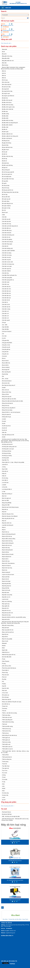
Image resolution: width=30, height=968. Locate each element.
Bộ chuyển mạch (6, 93)
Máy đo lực (4, 570)
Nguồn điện (4, 650)
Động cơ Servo (5, 394)
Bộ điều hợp (5, 111)
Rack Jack (4, 690)
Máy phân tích (5, 608)
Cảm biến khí (5, 246)
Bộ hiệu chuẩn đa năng (7, 156)
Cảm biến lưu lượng (6, 253)
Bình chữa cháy (5, 82)
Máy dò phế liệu (5, 576)
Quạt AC (4, 686)
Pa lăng (4, 663)
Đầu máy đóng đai (6, 372)
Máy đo (4, 529)
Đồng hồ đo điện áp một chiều (9, 398)
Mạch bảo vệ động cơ (7, 493)
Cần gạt (4, 322)
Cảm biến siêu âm (6, 286)
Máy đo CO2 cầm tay (7, 536)
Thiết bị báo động (6, 715)
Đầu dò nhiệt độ (5, 367)
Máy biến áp (5, 509)
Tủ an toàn (4, 772)
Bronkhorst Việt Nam (7, 814)
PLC (3, 681)
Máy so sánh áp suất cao (8, 632)
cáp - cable (4, 324)
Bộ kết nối (4, 160)
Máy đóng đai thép (6, 583)
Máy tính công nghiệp (7, 639)
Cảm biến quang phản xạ (8, 279)
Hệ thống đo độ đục (6, 451)
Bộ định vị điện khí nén (7, 134)
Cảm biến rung (5, 284)
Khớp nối (4, 473)
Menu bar (8, 7)
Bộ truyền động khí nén (7, 203)
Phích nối (4, 677)
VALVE (3, 788)
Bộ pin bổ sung (5, 187)
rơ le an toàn (5, 692)
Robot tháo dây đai (6, 699)
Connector (4, 356)
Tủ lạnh (4, 777)
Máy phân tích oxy (6, 610)
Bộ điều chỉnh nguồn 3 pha (8, 107)
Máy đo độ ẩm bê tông (7, 541)
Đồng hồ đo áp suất (6, 396)
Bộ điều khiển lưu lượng (7, 120)
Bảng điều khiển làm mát (8, 60)
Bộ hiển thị (4, 154)
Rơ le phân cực (5, 695)
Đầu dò (3, 358)
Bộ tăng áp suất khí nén (7, 190)
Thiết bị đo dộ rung (6, 728)
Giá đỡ (3, 423)
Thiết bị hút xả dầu (6, 742)
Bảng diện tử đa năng (7, 56)
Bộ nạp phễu (5, 181)
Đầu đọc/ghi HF (5, 369)
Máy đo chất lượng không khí (9, 534)
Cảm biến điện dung (6, 230)
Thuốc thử (4, 763)
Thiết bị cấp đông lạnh (7, 719)
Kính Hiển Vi (5, 480)
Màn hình (4, 496)
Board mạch (5, 212)
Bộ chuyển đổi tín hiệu (7, 91)
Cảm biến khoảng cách (7, 248)
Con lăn (4, 338)
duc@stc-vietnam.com (7, 35)
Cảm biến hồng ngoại (7, 244)
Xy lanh (3, 799)
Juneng (4, 466)
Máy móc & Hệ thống (7, 601)
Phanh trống (5, 672)
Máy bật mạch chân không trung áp (10, 507)
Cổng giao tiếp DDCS (7, 342)
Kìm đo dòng (5, 478)
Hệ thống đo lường (6, 453)
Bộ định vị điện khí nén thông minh (10, 136)
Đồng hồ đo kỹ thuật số (7, 403)
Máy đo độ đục (5, 552)
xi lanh (3, 797)
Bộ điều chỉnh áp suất (7, 100)
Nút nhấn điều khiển (6, 656)
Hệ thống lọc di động (7, 455)
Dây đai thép (5, 374)
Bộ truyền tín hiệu (6, 208)
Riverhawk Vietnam (6, 812)
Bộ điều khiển (5, 116)
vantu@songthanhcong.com (8, 30)
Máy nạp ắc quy (5, 603)
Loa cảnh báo (5, 482)
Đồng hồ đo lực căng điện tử (8, 407)
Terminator (4, 708)
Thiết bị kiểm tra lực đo (7, 749)
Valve (3, 784)
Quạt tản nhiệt (5, 688)
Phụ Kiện (4, 679)
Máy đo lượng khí (6, 572)
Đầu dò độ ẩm (5, 365)
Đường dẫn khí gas (6, 416)
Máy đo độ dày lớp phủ (7, 550)
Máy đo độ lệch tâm (6, 556)
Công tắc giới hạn (6, 349)
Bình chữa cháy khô (6, 84)
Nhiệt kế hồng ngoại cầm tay (8, 654)
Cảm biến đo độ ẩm (6, 232)
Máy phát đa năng (6, 615)
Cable (3, 214)
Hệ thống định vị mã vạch (8, 448)
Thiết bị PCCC (5, 754)
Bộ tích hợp (4, 194)
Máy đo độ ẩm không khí (8, 543)
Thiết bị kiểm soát (6, 744)
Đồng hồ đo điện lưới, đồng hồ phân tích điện (12, 401)
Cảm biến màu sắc (6, 257)
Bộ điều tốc (4, 129)
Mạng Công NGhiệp (6, 502)
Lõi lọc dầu (4, 487)
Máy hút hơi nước (6, 590)
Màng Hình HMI (5, 505)
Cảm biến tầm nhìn (6, 288)
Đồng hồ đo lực (5, 405)
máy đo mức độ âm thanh (8, 574)
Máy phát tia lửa (6, 619)
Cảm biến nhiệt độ (6, 270)
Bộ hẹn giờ (4, 152)
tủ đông (4, 775)
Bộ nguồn (4, 183)
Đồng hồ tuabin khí (6, 414)
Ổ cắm (3, 659)
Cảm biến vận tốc (6, 306)
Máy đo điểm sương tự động (8, 538)
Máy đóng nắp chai (6, 585)
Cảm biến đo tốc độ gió (7, 241)
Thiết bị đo (4, 724)
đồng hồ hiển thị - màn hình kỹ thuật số (11, 412)
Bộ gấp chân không (6, 143)
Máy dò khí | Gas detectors (8, 563)
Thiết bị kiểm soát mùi (7, 746)
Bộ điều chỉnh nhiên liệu (7, 109)
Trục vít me (4, 770)
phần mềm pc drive (6, 665)
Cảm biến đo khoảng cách (8, 235)
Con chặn (4, 336)
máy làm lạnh (5, 599)
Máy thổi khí (5, 636)
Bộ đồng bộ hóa (5, 140)
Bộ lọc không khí (6, 169)
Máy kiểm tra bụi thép (7, 594)
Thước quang (5, 761)
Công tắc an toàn (6, 345)
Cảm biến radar (5, 282)
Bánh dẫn (4, 63)
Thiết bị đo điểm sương (7, 726)
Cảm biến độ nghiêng (7, 239)
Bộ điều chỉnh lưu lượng (7, 104)
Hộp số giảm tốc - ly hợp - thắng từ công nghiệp (13, 462)
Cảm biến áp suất (6, 219)
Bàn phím (4, 54)
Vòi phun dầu (5, 795)
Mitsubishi (4, 643)
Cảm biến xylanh (6, 320)
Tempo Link (4, 706)
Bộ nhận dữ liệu (5, 185)
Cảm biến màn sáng (6, 255)
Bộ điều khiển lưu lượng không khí (10, 122)
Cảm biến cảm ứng (6, 223)
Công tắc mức (5, 354)
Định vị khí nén (5, 389)
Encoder (4, 421)
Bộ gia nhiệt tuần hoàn (7, 147)
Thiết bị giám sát (6, 737)
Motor (3, 647)
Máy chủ (4, 520)
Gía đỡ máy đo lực (6, 425)
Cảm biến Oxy (5, 273)
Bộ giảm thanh (5, 149)
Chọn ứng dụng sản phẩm (7, 806)
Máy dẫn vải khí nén (6, 523)
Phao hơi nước (5, 674)
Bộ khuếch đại (5, 163)
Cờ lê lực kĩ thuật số (6, 331)
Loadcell (4, 484)
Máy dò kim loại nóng (7, 567)
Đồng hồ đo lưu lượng (7, 410)
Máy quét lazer (5, 627)
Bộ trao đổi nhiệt (6, 196)
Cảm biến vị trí (5, 311)
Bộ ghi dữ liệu (5, 145)
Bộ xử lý (4, 210)
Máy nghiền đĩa (5, 606)
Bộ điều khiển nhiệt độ (7, 125)
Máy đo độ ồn (5, 558)
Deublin (4, 387)
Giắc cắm (4, 432)
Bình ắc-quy (5, 80)
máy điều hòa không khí (7, 525)
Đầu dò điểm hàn (6, 363)
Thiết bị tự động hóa (6, 759)
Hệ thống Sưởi (5, 457)
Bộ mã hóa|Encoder (6, 176)
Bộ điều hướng (5, 113)
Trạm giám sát (5, 768)
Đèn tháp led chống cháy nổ (8, 385)
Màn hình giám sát (6, 498)
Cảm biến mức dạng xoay (8, 264)
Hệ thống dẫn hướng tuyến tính (9, 446)
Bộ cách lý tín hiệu (6, 86)
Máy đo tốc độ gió (6, 581)
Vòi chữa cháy (5, 793)
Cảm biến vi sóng (6, 309)
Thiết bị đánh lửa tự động (8, 722)
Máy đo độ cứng (6, 547)
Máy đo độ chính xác (7, 545)
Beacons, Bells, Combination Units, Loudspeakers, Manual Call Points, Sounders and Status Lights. (13, 68)
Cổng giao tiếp (5, 340)
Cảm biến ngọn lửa (6, 268)
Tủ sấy (3, 781)
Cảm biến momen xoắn (7, 262)
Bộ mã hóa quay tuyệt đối (8, 172)
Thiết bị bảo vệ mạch (7, 717)
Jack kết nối (5, 464)
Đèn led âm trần (6, 383)
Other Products (5, 661)
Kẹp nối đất (4, 469)
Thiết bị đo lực (5, 733)
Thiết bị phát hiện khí (7, 757)
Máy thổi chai (5, 634)
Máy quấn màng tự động (7, 625)
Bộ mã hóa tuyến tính (7, 174)
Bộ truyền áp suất (6, 199)
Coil (3, 333)
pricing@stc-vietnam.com (8, 25)
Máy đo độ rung (5, 561)
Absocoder (4, 49)
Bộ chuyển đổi (5, 89)
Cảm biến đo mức (6, 237)
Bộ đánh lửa (5, 98)
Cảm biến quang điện (7, 277)
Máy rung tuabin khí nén (7, 630)
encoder (4, 419)
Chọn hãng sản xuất (6, 43)
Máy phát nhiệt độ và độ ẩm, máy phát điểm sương (14, 617)
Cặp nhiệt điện (5, 327)
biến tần (4, 73)
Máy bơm (4, 511)
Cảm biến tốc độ (6, 300)
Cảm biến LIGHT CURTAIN (8, 250)
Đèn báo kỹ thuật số (6, 380)
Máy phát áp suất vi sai (7, 612)
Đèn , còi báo (5, 378)
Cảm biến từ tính (6, 304)
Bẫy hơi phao (5, 65)
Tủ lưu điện (4, 779)
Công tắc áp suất (6, 347)
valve (3, 786)
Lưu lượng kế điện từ (7, 489)
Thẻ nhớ (4, 710)
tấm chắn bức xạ (6, 704)
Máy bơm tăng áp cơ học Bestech (10, 516)
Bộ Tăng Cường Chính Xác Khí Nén (10, 192)
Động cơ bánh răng (6, 392)
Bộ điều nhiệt (5, 127)
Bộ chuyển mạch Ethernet (8, 95)
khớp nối (4, 475)
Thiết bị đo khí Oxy (6, 731)
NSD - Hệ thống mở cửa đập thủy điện (11, 816)
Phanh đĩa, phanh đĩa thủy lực (9, 668)
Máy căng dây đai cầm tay (8, 518)
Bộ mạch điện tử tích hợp (8, 178)
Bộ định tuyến (5, 131)
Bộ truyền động (5, 201)
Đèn (3, 376)
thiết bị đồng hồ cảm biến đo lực (9, 735)
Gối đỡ (3, 437)
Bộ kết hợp (4, 158)
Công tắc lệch (5, 351)
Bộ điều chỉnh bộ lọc (7, 102)
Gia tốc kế (4, 428)
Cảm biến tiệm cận (6, 291)
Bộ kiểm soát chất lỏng (7, 165)
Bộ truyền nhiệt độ (6, 205)
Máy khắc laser (5, 592)
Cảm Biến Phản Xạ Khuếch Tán (9, 275)
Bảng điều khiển (6, 58)
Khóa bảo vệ (5, 471)
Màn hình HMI (5, 500)
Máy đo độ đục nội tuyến (7, 554)
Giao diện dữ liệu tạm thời (8, 434)
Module (4, 645)
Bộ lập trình (4, 167)
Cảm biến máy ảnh (6, 259)
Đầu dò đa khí (5, 360)
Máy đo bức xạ (5, 532)
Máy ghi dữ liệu (5, 588)
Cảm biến (4, 217)
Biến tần (4, 71)
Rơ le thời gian (5, 697)
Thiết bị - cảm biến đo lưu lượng (9, 713)
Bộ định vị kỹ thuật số (7, 138)
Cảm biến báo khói (6, 221)
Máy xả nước (5, 641)
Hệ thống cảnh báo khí (7, 444)
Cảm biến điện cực (6, 228)
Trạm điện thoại (5, 766)
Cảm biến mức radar (7, 266)
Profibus (4, 683)
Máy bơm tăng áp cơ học (8, 514)
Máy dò (4, 527)
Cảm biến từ (5, 302)
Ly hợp (3, 491)
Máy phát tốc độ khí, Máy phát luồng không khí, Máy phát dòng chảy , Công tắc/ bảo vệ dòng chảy (15, 622)
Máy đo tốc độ (5, 579)
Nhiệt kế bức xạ (5, 652)
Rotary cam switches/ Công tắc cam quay (11, 701)
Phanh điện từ (5, 670)
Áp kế (3, 51)
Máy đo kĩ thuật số (6, 565)
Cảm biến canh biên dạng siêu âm (10, 226)
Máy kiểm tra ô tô (6, 597)
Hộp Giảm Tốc (5, 460)
